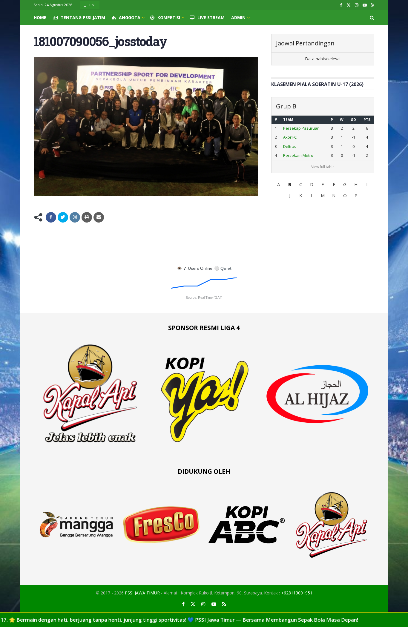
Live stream (211, 17)
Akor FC (290, 137)
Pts (366, 119)
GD (353, 119)
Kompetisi (168, 17)
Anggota (129, 17)
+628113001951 (296, 593)
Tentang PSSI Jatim (83, 17)
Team (288, 119)
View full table (323, 166)
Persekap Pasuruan (301, 128)
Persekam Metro (298, 155)
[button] (279, 184)
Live (92, 5)
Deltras (289, 146)
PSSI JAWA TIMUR (142, 593)
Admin (238, 17)
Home (40, 17)
